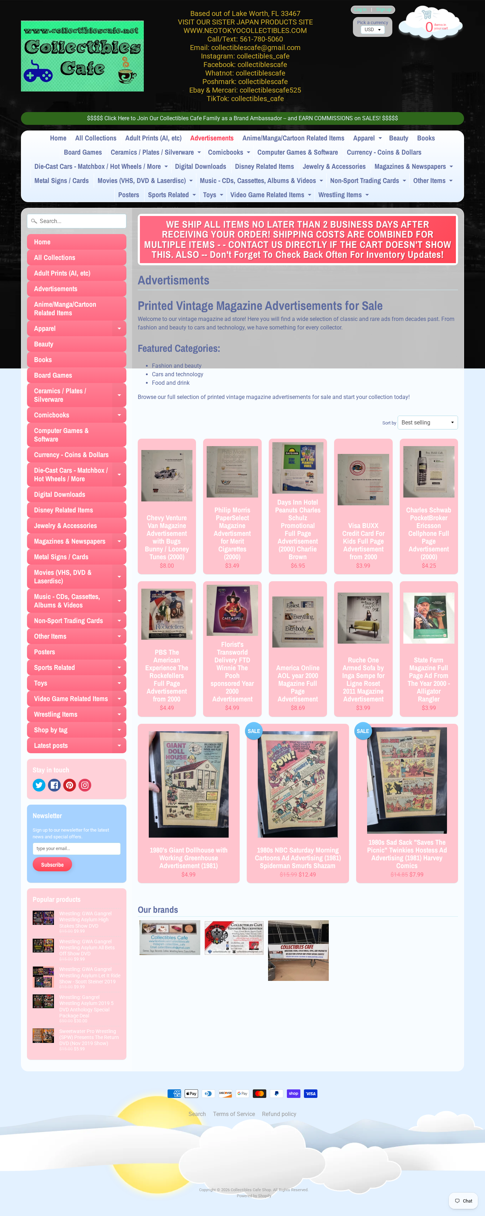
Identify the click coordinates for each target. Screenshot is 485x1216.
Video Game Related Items (271, 196)
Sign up (383, 9)
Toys (214, 196)
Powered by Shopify (254, 1196)
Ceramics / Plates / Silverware (157, 153)
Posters (128, 194)
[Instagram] (84, 785)
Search (197, 1114)
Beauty (398, 138)
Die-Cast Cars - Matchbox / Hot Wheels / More (102, 167)
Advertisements (212, 138)
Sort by (389, 423)
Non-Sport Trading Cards (369, 182)
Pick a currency (372, 22)
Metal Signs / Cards (61, 180)
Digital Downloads (200, 166)
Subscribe (52, 864)
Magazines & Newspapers (415, 167)
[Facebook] (54, 785)
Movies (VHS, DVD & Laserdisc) (146, 182)
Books (426, 138)
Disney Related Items (264, 166)
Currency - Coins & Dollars (384, 152)
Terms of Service (234, 1114)
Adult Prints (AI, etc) (153, 138)
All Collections (95, 138)
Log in (360, 9)
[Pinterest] (69, 785)
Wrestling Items (344, 196)
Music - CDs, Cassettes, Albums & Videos (262, 182)
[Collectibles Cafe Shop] (82, 56)
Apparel (368, 139)
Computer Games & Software (297, 152)
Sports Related (173, 196)
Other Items (433, 182)
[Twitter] (39, 785)
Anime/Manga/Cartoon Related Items (293, 138)
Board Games (83, 152)
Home (58, 138)
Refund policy (279, 1114)
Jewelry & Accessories (334, 166)
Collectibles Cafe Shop (251, 1190)
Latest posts (80, 746)
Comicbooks (230, 153)
